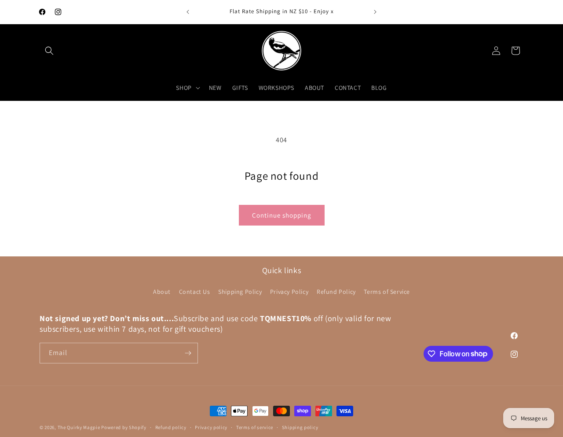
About (162, 292)
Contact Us (194, 292)
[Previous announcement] (187, 12)
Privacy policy (211, 427)
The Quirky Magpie (79, 427)
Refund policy (170, 427)
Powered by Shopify (123, 427)
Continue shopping (281, 215)
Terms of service (254, 427)
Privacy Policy (289, 292)
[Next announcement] (375, 12)
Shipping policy (300, 427)
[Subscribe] (187, 353)
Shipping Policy (240, 292)
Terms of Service (387, 292)
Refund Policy (336, 292)
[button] (49, 50)
